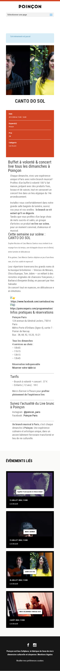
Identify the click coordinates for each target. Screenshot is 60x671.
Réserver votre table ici (24, 367)
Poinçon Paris (31, 415)
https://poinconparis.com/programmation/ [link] (31, 308)
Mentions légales (45, 654)
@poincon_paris (32, 412)
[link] (35, 301)
